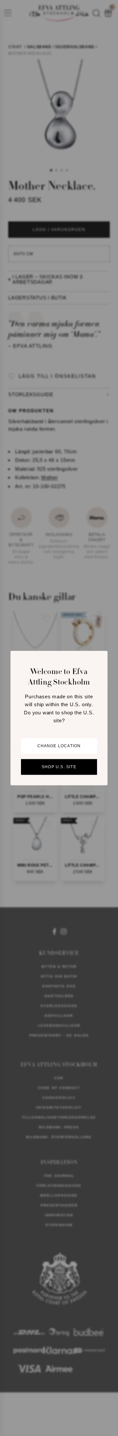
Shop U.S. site (59, 767)
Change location (59, 746)
